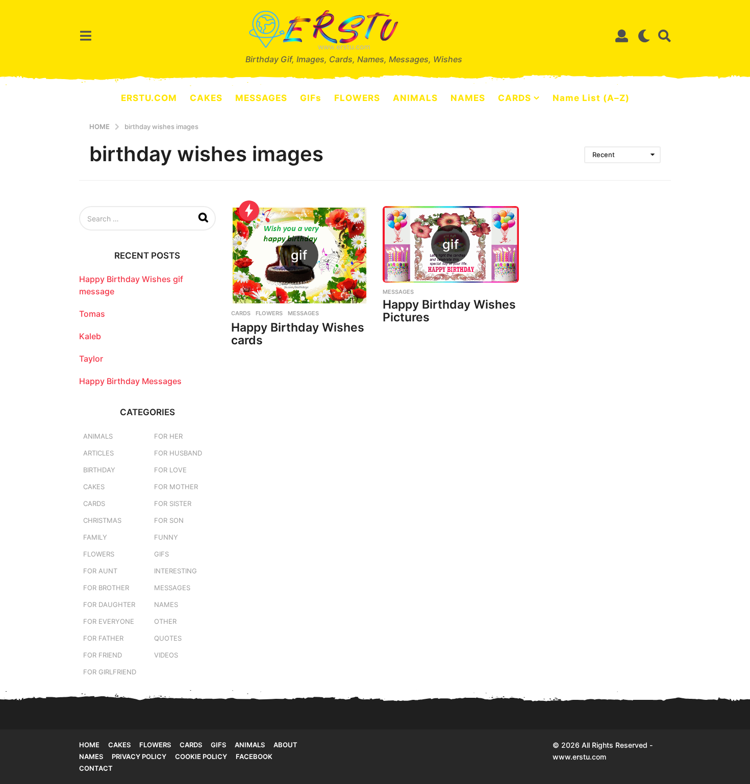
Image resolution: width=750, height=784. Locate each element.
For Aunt (100, 571)
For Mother (176, 487)
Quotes (168, 638)
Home (89, 745)
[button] (85, 36)
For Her (168, 436)
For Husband (178, 453)
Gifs (218, 745)
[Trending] (249, 210)
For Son (169, 520)
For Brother (106, 588)
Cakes (94, 487)
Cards (241, 313)
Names (166, 604)
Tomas (92, 314)
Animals (98, 436)
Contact (96, 768)
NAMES (468, 98)
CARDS (514, 98)
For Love (170, 470)
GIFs (310, 98)
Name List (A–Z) (591, 98)
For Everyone (108, 621)
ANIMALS (415, 98)
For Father (103, 638)
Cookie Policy (201, 756)
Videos (166, 655)
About (285, 745)
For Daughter (109, 604)
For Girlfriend (109, 672)
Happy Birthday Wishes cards (297, 333)
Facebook (254, 756)
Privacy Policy (139, 756)
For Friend (102, 655)
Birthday (99, 470)
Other (165, 621)
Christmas (102, 520)
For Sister (172, 503)
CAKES (206, 98)
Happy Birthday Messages (130, 381)
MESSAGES (261, 98)
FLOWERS (357, 98)
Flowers (269, 313)
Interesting (175, 571)
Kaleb (90, 336)
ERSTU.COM (149, 98)
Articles (98, 453)
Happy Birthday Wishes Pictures (449, 310)
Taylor (91, 358)
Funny (166, 537)
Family (95, 537)
